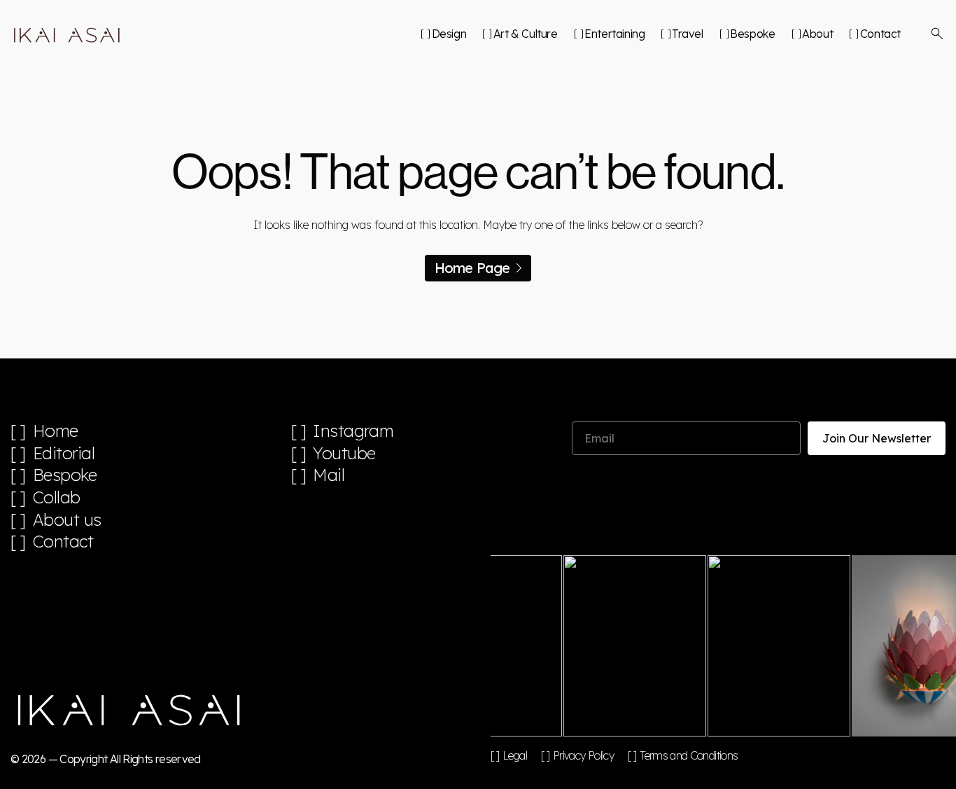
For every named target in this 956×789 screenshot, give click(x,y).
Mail (328, 475)
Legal (514, 755)
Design (449, 34)
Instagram (353, 430)
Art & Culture (525, 34)
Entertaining (614, 34)
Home (55, 430)
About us (67, 519)
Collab (56, 497)
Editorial (64, 453)
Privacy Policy (583, 755)
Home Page (472, 268)
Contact (880, 34)
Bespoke (752, 34)
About (817, 34)
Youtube (344, 453)
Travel (687, 34)
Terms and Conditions (689, 755)
